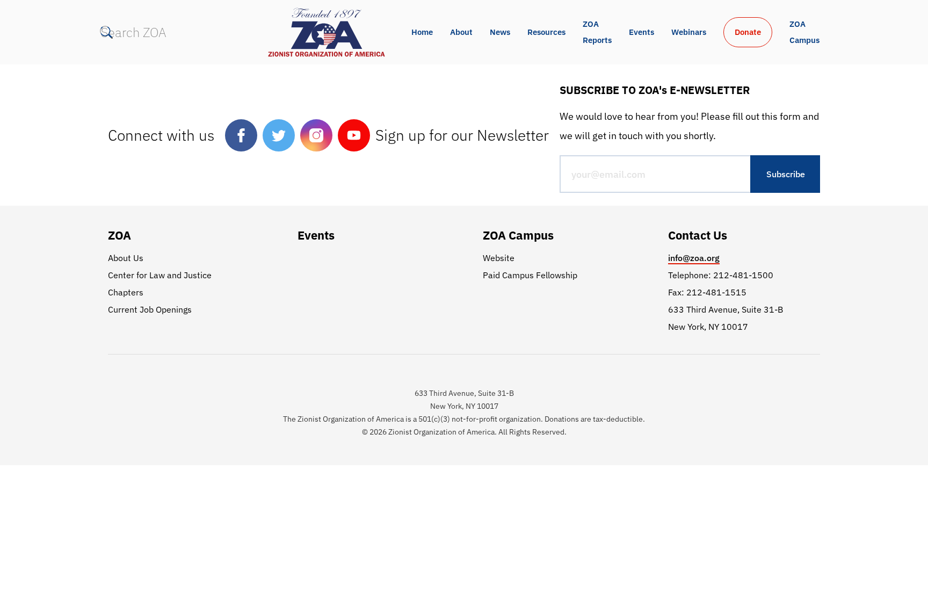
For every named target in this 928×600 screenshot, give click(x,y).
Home (422, 32)
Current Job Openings (150, 309)
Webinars (688, 32)
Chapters (125, 292)
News (500, 32)
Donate (748, 32)
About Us (125, 257)
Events (641, 32)
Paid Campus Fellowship (530, 275)
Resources (546, 32)
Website (498, 257)
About (461, 32)
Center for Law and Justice (160, 275)
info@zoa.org (694, 257)
